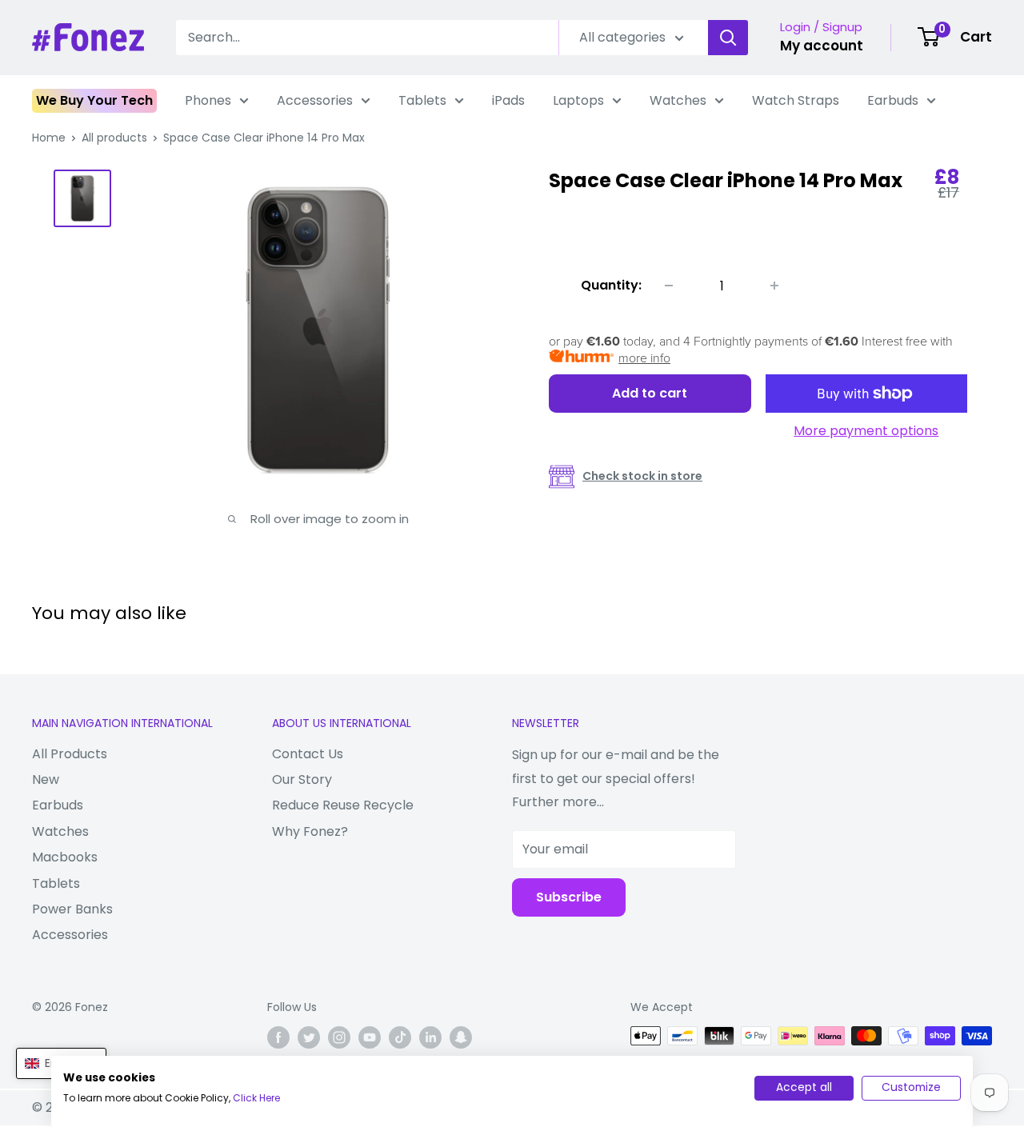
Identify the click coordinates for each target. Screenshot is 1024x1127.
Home (49, 138)
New (45, 779)
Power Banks (72, 909)
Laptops (578, 100)
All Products (69, 754)
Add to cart (649, 393)
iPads (508, 100)
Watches (678, 100)
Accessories (315, 100)
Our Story (302, 779)
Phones (208, 100)
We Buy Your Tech (94, 100)
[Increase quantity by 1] (774, 285)
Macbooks (65, 857)
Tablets (422, 100)
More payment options (866, 431)
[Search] (728, 37)
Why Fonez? (310, 831)
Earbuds (892, 100)
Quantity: (611, 285)
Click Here (256, 1098)
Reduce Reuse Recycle (343, 805)
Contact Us (307, 754)
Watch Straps (795, 100)
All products (114, 138)
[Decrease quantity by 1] (669, 285)
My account (821, 45)
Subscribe (569, 897)
